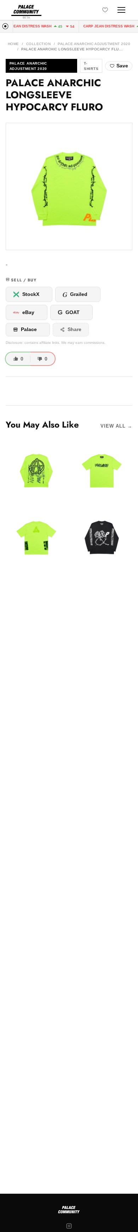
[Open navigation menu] (121, 10)
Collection (38, 44)
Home (13, 44)
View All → (116, 426)
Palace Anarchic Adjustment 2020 (94, 44)
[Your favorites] (105, 10)
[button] (69, 186)
